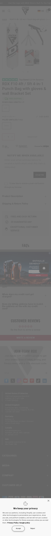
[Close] (48, 500)
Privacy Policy (13, 523)
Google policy (24, 523)
